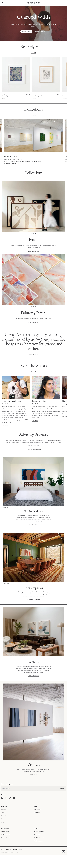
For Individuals (5, 831)
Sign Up (62, 788)
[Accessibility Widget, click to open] (63, 851)
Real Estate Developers (40, 838)
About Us (3, 809)
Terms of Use (14, 852)
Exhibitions (37, 812)
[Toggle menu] (2, 3)
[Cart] (63, 3)
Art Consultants (38, 841)
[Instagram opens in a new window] (6, 798)
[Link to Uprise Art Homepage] (33, 3)
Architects (37, 834)
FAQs (2, 822)
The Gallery (37, 809)
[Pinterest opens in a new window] (14, 798)
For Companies (5, 834)
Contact (3, 816)
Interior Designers (39, 831)
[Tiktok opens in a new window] (10, 798)
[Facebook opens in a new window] (2, 798)
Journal (3, 812)
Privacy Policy (5, 852)
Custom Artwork (5, 838)
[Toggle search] (6, 3)
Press (2, 819)
